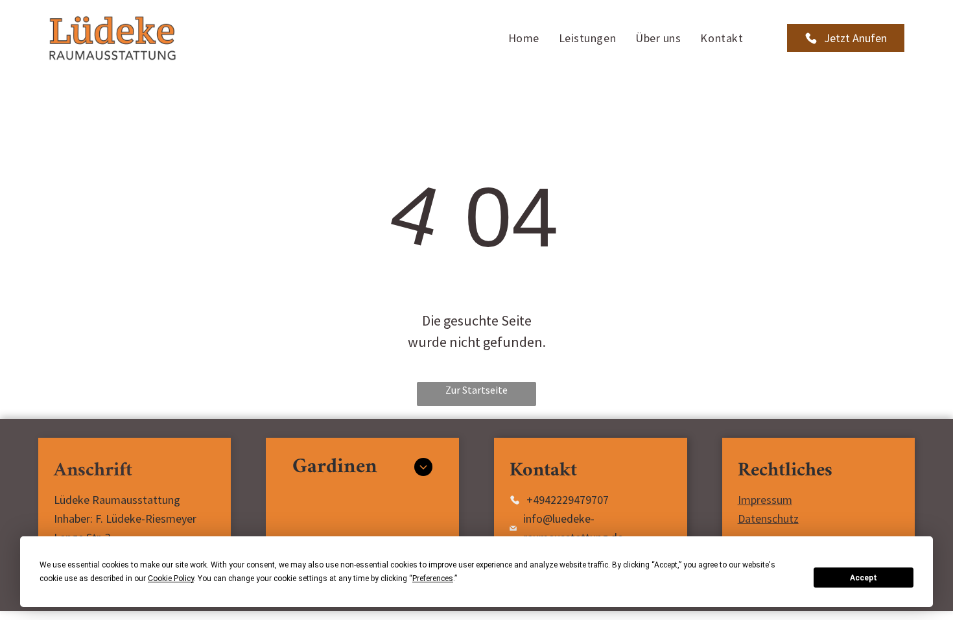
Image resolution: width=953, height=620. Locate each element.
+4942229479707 (567, 499)
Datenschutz (768, 518)
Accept (863, 577)
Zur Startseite (476, 389)
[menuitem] (524, 38)
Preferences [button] (432, 578)
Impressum (765, 499)
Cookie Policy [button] (171, 578)
